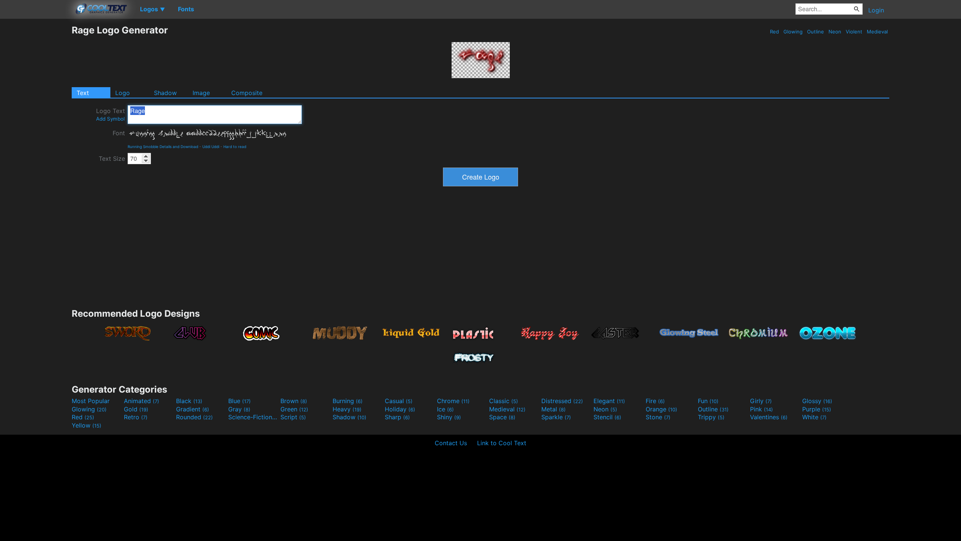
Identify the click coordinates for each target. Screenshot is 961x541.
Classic (503, 401)
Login (876, 10)
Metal (553, 409)
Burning (348, 401)
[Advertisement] (36, 137)
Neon (835, 32)
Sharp (397, 417)
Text (83, 93)
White (814, 417)
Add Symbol (110, 119)
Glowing (793, 32)
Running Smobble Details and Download (163, 146)
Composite (246, 93)
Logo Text (110, 114)
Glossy (817, 401)
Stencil (607, 417)
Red (774, 32)
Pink (761, 409)
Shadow (165, 93)
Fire (655, 401)
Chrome (453, 401)
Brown (293, 401)
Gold (136, 409)
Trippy (711, 417)
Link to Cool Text (501, 443)
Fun (708, 401)
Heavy (347, 409)
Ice (445, 409)
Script (293, 417)
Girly (761, 401)
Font (119, 133)
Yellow (86, 425)
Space (502, 417)
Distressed (562, 401)
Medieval (877, 32)
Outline (815, 32)
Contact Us (451, 443)
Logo (122, 93)
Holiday (400, 409)
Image (201, 93)
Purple (816, 409)
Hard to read (234, 146)
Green (294, 409)
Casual (399, 401)
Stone (658, 417)
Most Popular (91, 401)
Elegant (609, 401)
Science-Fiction (253, 417)
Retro (136, 417)
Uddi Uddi (210, 146)
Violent (854, 32)
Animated (141, 401)
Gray (239, 409)
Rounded (194, 417)
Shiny (449, 417)
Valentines (769, 417)
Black (189, 401)
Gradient (192, 409)
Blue (239, 401)
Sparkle (556, 417)
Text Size (112, 158)
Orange (661, 409)
